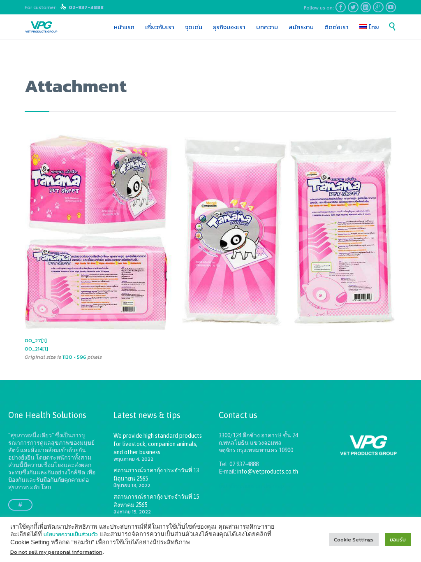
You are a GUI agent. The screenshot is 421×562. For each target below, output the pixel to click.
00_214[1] (36, 349)
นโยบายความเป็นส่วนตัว (71, 534)
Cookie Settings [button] (354, 539)
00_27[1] (36, 340)
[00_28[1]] (210, 232)
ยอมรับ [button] (398, 539)
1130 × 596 (74, 357)
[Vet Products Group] (41, 27)
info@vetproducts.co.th (267, 471)
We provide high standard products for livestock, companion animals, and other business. (157, 443)
